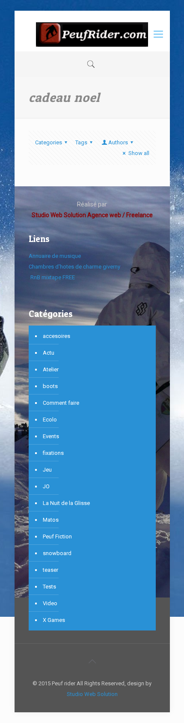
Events (51, 436)
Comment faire (61, 403)
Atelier (51, 369)
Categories (48, 142)
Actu (48, 353)
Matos (51, 520)
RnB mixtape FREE (52, 277)
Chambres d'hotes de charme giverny (74, 266)
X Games (54, 620)
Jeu (47, 469)
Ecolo (50, 419)
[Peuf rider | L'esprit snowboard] (92, 34)
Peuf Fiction (57, 536)
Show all (138, 153)
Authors (118, 142)
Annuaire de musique (55, 256)
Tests (49, 586)
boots (50, 386)
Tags (81, 142)
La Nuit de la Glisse (66, 503)
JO (46, 486)
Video (50, 603)
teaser (50, 570)
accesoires (56, 336)
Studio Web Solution (92, 694)
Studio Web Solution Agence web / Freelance (92, 215)
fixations (53, 453)
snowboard (57, 553)
